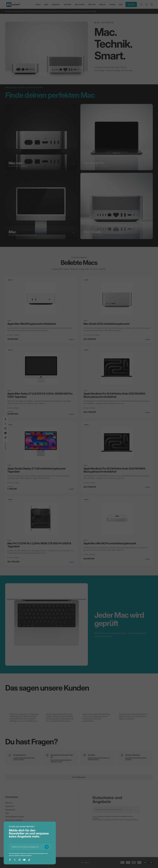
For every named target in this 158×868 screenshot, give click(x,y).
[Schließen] (51, 825)
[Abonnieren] (47, 847)
